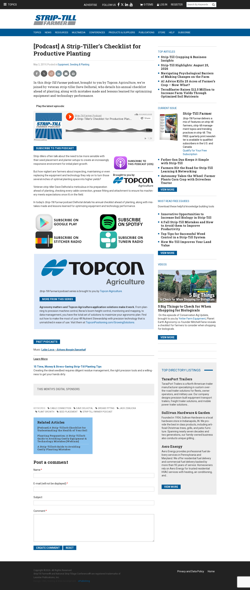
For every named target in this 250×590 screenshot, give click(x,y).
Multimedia (78, 32)
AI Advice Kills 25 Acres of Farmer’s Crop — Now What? (188, 83)
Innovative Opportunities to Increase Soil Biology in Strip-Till (186, 215)
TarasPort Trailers (177, 379)
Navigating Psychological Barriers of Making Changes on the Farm (187, 75)
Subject (37, 497)
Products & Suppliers (122, 32)
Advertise (90, 4)
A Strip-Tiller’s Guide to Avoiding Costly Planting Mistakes (58, 448)
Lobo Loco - (63, 349)
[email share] (66, 73)
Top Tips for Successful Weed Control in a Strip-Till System (183, 235)
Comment (40, 510)
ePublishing (84, 581)
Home (211, 571)
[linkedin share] (58, 73)
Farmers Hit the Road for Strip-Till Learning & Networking (187, 169)
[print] (73, 73)
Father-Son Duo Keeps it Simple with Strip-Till (185, 161)
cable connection (60, 408)
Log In (163, 4)
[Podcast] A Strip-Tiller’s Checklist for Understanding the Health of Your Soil (62, 429)
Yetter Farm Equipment (192, 318)
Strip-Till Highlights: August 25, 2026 (185, 67)
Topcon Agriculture (111, 291)
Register (177, 4)
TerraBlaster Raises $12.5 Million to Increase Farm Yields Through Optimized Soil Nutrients (187, 92)
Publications (146, 32)
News (48, 32)
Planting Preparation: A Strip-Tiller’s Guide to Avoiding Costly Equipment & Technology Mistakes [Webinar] (62, 438)
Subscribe (184, 32)
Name (37, 469)
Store (161, 32)
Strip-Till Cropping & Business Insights (183, 58)
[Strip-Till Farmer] (168, 127)
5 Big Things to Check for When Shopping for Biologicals (184, 308)
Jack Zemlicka (127, 408)
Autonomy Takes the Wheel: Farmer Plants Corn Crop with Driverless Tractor (188, 179)
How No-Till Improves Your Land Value (186, 243)
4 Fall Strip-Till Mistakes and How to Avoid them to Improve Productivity (187, 225)
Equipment (63, 64)
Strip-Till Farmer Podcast (97, 411)
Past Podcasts (46, 341)
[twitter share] (44, 73)
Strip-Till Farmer (197, 113)
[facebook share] (36, 73)
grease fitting (106, 408)
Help (171, 32)
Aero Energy (172, 446)
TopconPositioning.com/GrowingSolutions (110, 322)
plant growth (46, 411)
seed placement (68, 411)
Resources (61, 32)
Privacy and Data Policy (190, 571)
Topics (12, 4)
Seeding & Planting (79, 64)
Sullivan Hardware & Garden (186, 412)
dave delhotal (84, 408)
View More (167, 189)
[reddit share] (51, 73)
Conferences (97, 32)
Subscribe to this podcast (55, 148)
